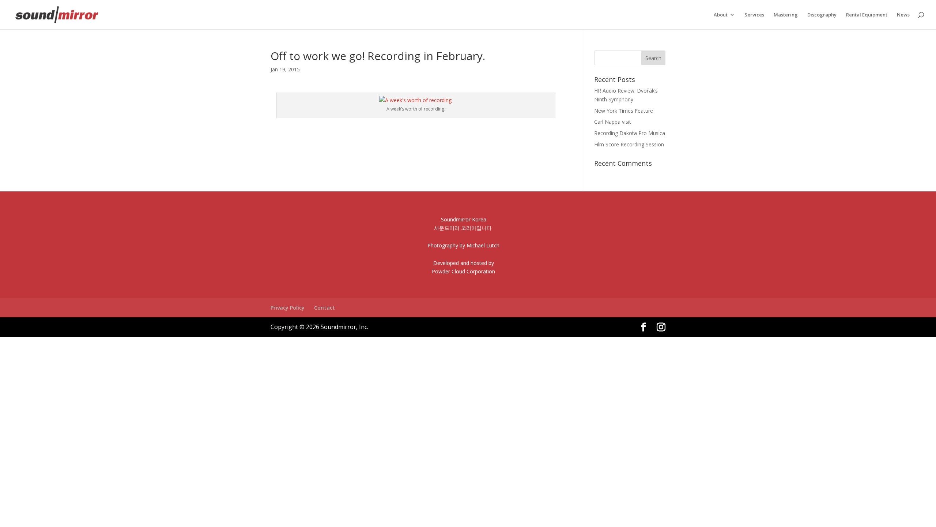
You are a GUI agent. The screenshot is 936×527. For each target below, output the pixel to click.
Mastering (786, 15)
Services (754, 15)
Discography (822, 15)
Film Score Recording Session (629, 144)
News (903, 15)
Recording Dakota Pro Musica (629, 133)
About (721, 15)
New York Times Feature (623, 110)
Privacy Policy (288, 307)
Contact (324, 307)
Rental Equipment (866, 15)
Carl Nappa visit (612, 121)
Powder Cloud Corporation (463, 271)
